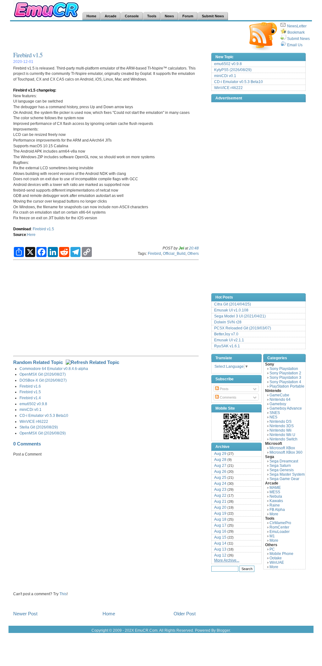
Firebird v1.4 (30, 398)
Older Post (185, 613)
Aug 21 (220, 501)
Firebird (154, 253)
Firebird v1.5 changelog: (34, 90)
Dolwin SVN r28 (228, 322)
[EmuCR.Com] (236, 426)
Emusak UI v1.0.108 (231, 310)
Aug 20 (220, 507)
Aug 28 (220, 459)
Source (19, 234)
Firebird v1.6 (30, 386)
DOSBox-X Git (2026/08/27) (43, 380)
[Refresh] (92, 362)
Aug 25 (220, 477)
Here (31, 234)
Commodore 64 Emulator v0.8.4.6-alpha (53, 369)
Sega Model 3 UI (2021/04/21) (240, 316)
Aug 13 (220, 549)
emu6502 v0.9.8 (33, 404)
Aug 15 (220, 537)
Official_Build (174, 253)
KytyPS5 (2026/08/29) (233, 70)
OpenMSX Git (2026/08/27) (42, 374)
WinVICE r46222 (33, 421)
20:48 (194, 248)
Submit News (298, 38)
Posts (224, 389)
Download (22, 229)
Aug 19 (220, 513)
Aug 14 (220, 543)
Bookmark (296, 32)
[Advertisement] (127, 36)
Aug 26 (220, 471)
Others (193, 253)
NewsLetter (297, 26)
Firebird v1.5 (27, 55)
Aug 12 (220, 555)
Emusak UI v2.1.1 (229, 340)
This (63, 594)
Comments (227, 397)
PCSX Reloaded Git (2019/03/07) (242, 328)
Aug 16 (220, 531)
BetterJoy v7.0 (226, 334)
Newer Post (25, 613)
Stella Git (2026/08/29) (38, 427)
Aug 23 (220, 489)
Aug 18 (220, 519)
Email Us (295, 45)
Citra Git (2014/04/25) (232, 304)
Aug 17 (220, 525)
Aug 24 (220, 483)
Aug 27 (220, 465)
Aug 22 (220, 495)
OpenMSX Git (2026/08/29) (42, 433)
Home (109, 613)
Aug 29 (220, 453)
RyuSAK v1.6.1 (227, 346)
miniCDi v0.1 (30, 409)
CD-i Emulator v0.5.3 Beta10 (43, 415)
